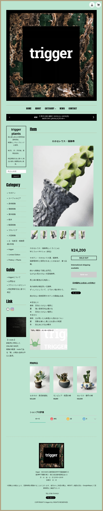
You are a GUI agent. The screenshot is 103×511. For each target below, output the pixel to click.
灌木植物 (12, 214)
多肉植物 (12, 204)
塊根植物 (12, 209)
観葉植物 (12, 225)
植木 (10, 220)
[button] (50, 108)
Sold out (84, 275)
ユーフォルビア (15, 198)
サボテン (12, 193)
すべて (37, 419)
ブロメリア (13, 230)
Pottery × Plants (15, 260)
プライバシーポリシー (17, 285)
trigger (11, 249)
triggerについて (14, 277)
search (16, 176)
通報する (74, 289)
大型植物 (12, 235)
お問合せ (11, 281)
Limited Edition (14, 255)
